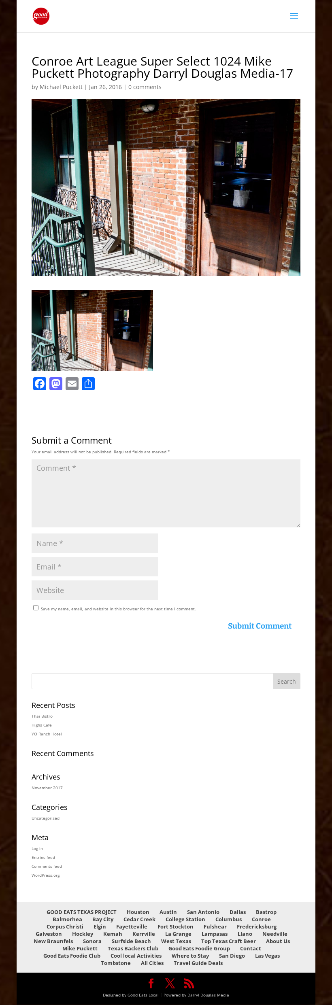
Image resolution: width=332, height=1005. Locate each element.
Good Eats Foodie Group (199, 948)
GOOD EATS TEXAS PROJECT (82, 912)
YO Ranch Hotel (47, 734)
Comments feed (47, 866)
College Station (185, 919)
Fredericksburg (257, 926)
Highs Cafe (42, 725)
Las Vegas (267, 955)
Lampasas (215, 933)
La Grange (178, 933)
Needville (274, 933)
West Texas (176, 941)
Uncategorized (46, 818)
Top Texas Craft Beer (228, 941)
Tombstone (116, 963)
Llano (245, 933)
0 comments (145, 87)
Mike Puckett (80, 948)
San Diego (232, 955)
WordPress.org (46, 875)
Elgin (100, 926)
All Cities (152, 963)
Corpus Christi (65, 926)
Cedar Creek (139, 919)
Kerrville (143, 933)
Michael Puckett (61, 87)
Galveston (49, 933)
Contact (250, 948)
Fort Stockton (175, 926)
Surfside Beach (131, 941)
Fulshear (215, 926)
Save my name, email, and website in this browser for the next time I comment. (118, 609)
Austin (168, 912)
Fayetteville (131, 926)
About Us (278, 941)
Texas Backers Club (133, 948)
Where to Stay (190, 955)
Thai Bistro (42, 716)
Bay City (102, 919)
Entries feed (43, 857)
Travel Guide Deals (198, 963)
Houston (138, 912)
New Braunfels (53, 941)
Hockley (82, 933)
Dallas (238, 912)
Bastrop (266, 912)
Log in (37, 848)
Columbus (228, 919)
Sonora (92, 941)
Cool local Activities (136, 955)
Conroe (261, 919)
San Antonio (203, 912)
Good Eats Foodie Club (71, 955)
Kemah (112, 933)
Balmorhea (67, 919)
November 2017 (47, 787)
